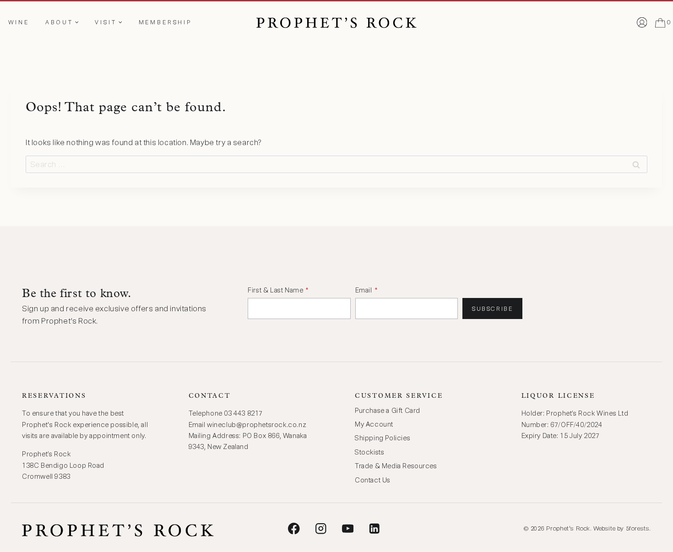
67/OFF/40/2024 (576, 424)
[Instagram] (320, 528)
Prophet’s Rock (46, 454)
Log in (642, 24)
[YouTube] (347, 528)
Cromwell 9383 (46, 476)
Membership (165, 22)
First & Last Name (275, 290)
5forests (638, 528)
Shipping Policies (382, 438)
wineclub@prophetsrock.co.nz (256, 424)
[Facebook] (294, 528)
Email (363, 290)
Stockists (369, 452)
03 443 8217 (243, 413)
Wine (18, 22)
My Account (374, 424)
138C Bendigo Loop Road (63, 465)
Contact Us (373, 480)
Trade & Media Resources (396, 466)
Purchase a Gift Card (387, 410)
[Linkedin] (374, 528)
